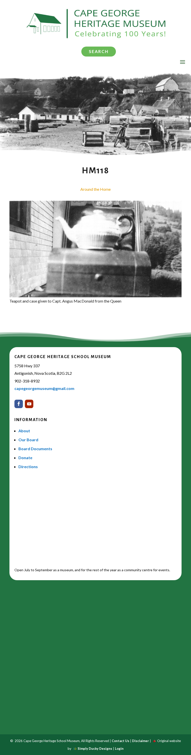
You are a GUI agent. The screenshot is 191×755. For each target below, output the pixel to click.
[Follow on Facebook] (18, 404)
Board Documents (35, 448)
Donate (25, 457)
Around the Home (95, 189)
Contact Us (120, 741)
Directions (28, 466)
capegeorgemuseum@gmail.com (44, 388)
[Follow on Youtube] (29, 404)
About (24, 430)
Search (98, 51)
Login (119, 749)
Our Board (28, 439)
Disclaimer (140, 741)
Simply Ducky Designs (95, 749)
